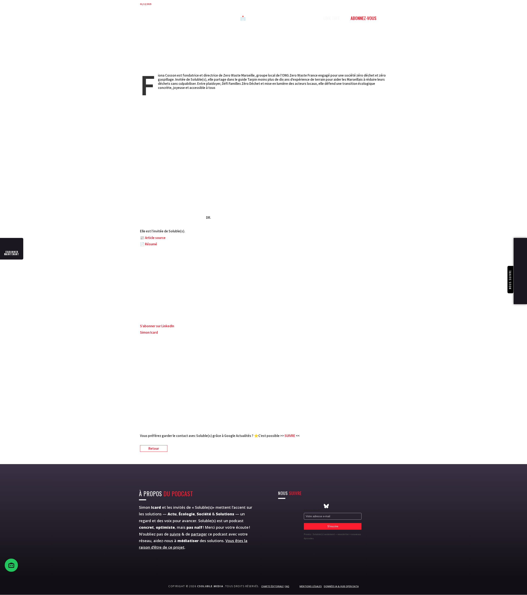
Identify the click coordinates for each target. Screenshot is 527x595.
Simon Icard (149, 332)
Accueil (163, 18)
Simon (150, 507)
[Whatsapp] (303, 506)
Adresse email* (312, 510)
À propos (291, 18)
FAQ (287, 586)
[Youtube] (295, 506)
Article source (155, 237)
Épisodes (187, 18)
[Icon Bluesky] (326, 506)
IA (229, 18)
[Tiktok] (318, 506)
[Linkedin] (311, 506)
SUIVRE (290, 435)
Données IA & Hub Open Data (341, 586)
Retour (153, 448)
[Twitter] (288, 506)
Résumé (151, 244)
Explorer (211, 18)
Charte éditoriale (272, 586)
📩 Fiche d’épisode (257, 18)
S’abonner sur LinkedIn (157, 326)
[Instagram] (280, 506)
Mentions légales (311, 586)
